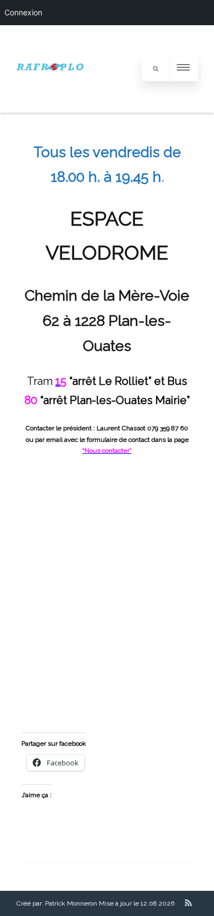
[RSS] (188, 903)
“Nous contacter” (107, 450)
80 (31, 400)
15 (60, 381)
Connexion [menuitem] (23, 12)
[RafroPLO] (51, 109)
